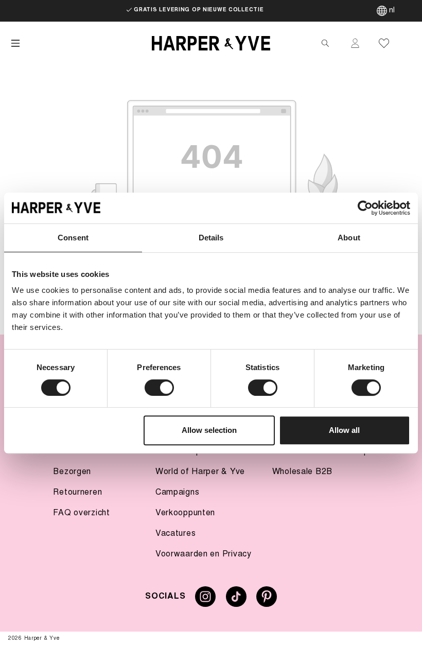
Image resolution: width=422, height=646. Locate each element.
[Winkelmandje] (407, 43)
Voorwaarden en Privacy (203, 554)
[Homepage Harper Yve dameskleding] (211, 43)
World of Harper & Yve (200, 472)
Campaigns (177, 492)
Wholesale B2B (302, 472)
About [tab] (349, 237)
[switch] (159, 387)
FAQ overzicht (81, 513)
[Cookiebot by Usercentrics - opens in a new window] (365, 208)
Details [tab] (211, 237)
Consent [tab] (73, 237)
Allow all (344, 430)
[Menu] (15, 43)
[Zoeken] (325, 43)
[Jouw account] (355, 43)
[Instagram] (205, 601)
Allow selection (209, 430)
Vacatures (175, 534)
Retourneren (77, 492)
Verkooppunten (185, 513)
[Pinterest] (266, 601)
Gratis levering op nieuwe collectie (198, 10)
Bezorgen (72, 472)
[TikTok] (236, 601)
